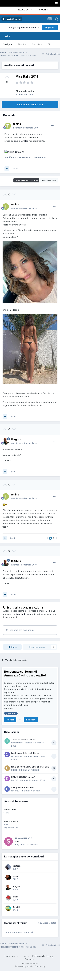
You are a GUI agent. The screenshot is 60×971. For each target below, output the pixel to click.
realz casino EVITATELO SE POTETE (30, 766)
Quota (15, 168)
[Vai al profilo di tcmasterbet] (7, 741)
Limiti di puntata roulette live (25, 753)
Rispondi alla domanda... (21, 630)
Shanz (18, 841)
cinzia (16, 896)
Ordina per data (48, 180)
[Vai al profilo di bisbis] (7, 768)
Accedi (10, 719)
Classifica (37, 44)
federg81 (15, 790)
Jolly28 (16, 907)
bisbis (14, 769)
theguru (16, 439)
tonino (31, 91)
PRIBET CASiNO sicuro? (23, 777)
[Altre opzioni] (52, 126)
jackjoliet (17, 876)
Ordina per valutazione (26, 180)
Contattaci (30, 959)
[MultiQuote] (6, 168)
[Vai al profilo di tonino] (7, 126)
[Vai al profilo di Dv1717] (7, 778)
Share (13, 647)
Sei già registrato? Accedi (23, 27)
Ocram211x (16, 756)
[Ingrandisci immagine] (30, 271)
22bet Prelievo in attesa (23, 739)
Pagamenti (24, 10)
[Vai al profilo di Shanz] (8, 841)
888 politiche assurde (22, 787)
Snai (16, 141)
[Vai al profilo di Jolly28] (8, 908)
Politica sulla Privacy (42, 956)
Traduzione (10, 956)
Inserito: (26, 127)
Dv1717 (14, 780)
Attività (21, 44)
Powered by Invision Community (30, 966)
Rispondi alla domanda (30, 104)
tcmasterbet (17, 742)
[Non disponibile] (14, 151)
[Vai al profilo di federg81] (7, 789)
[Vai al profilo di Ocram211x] (7, 754)
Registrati (49, 27)
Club (50, 44)
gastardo (17, 866)
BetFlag (24, 141)
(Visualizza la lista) (46, 923)
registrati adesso (21, 614)
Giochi (42, 10)
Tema (24, 956)
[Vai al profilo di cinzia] (8, 898)
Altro (7, 36)
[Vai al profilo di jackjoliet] (8, 877)
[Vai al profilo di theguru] (6, 441)
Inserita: (24, 208)
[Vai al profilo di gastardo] (8, 867)
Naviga (6, 44)
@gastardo (11, 713)
